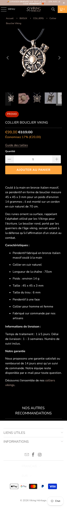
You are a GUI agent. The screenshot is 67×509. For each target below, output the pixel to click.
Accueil (10, 18)
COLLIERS (38, 18)
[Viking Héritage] (33, 9)
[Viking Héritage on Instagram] (40, 455)
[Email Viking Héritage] (27, 455)
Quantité (10, 151)
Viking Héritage (37, 500)
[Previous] (8, 58)
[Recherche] (53, 9)
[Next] (59, 58)
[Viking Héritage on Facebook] (33, 455)
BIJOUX (23, 18)
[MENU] (2, 9)
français (29, 466)
